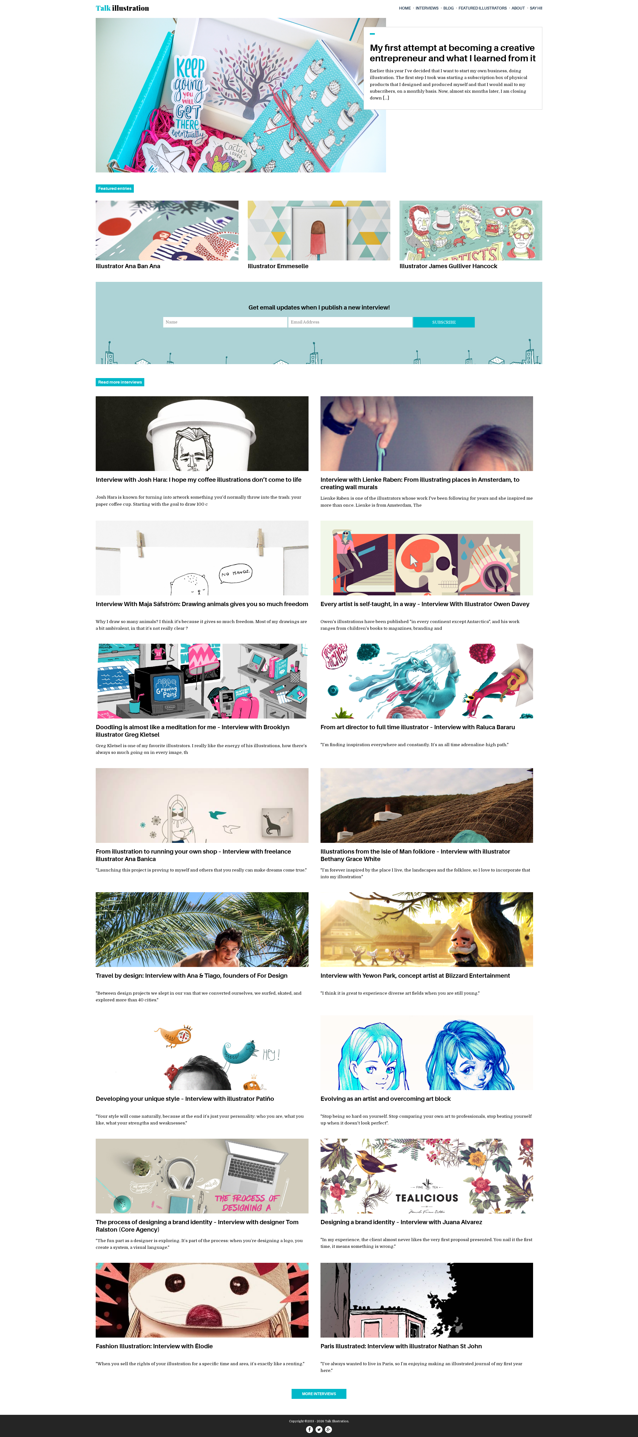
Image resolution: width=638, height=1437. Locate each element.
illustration (122, 7)
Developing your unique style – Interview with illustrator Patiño (185, 1098)
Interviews (427, 8)
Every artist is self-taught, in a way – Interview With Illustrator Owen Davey (425, 604)
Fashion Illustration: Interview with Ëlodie (154, 1346)
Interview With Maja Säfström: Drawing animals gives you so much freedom (202, 604)
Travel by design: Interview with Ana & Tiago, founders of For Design (192, 975)
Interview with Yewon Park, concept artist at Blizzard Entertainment (415, 975)
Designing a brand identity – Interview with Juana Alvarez (401, 1222)
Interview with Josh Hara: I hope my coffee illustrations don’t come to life (199, 479)
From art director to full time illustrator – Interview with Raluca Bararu (417, 727)
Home (405, 8)
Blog (448, 8)
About (518, 8)
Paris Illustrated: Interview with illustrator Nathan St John (401, 1346)
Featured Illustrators (483, 8)
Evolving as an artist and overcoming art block (385, 1098)
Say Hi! (536, 8)
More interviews (319, 1394)
